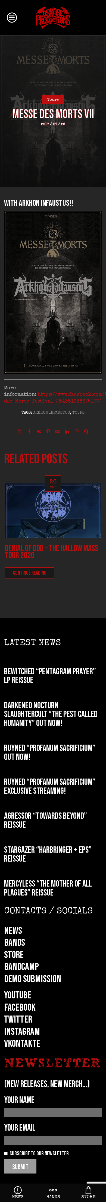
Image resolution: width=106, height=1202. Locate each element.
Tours (53, 100)
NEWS (13, 931)
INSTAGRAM (22, 1032)
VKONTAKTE (22, 1044)
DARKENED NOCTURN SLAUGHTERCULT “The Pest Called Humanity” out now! (51, 714)
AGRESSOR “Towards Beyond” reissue (45, 820)
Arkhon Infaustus (51, 413)
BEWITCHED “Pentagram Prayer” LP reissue (50, 676)
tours (78, 413)
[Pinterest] (48, 432)
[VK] (38, 432)
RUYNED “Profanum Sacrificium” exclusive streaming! (49, 786)
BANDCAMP (21, 967)
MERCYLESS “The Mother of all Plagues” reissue (48, 888)
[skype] (84, 432)
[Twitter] (21, 432)
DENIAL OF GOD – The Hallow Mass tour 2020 (51, 552)
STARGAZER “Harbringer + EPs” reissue (48, 854)
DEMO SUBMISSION (32, 979)
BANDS (14, 943)
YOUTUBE (17, 995)
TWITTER (18, 1020)
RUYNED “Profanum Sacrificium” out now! (49, 753)
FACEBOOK (20, 1008)
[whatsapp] (76, 432)
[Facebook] (29, 432)
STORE (14, 955)
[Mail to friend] (57, 432)
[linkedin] (67, 432)
